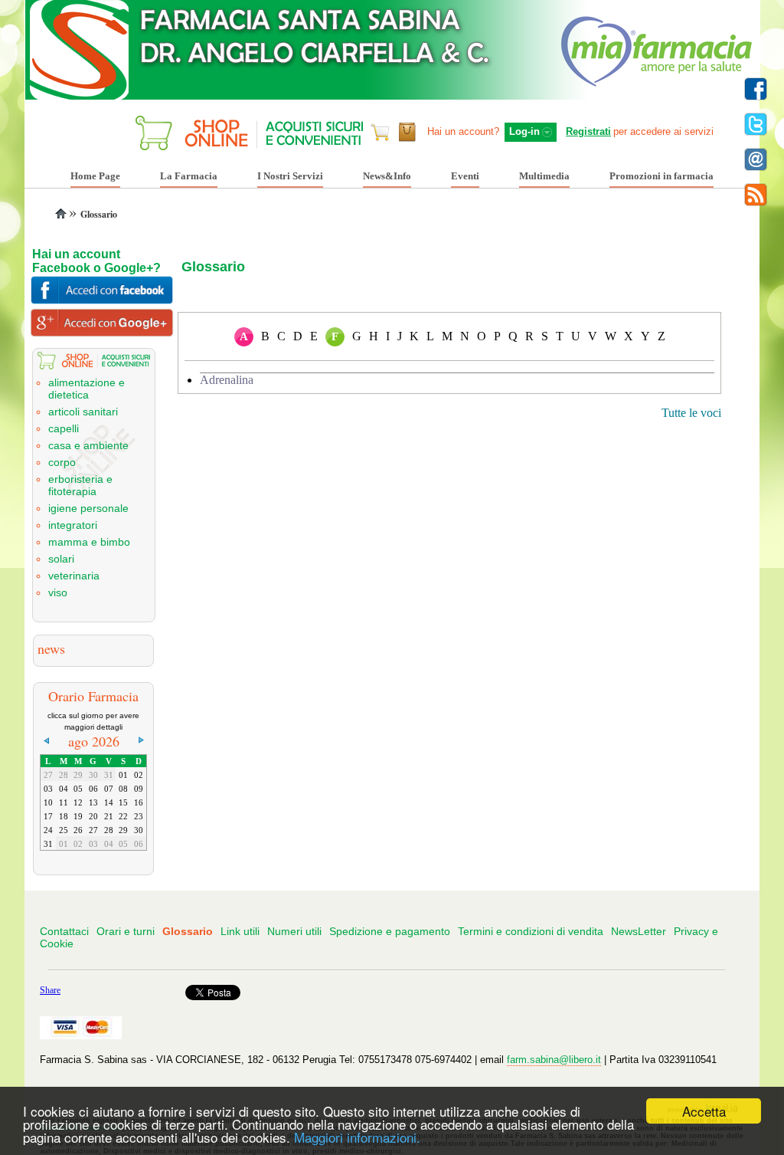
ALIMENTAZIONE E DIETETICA (86, 388)
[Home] (62, 214)
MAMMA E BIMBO (89, 542)
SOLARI (61, 559)
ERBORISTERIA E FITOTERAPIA (80, 485)
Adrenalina (226, 379)
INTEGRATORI (72, 525)
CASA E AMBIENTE (88, 445)
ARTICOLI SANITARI (83, 411)
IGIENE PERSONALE (88, 508)
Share (50, 990)
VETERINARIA (74, 575)
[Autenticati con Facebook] (104, 300)
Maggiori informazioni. (357, 1137)
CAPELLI (63, 428)
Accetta (704, 1111)
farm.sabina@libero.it (554, 1059)
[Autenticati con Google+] (104, 333)
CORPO (62, 462)
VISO (57, 592)
